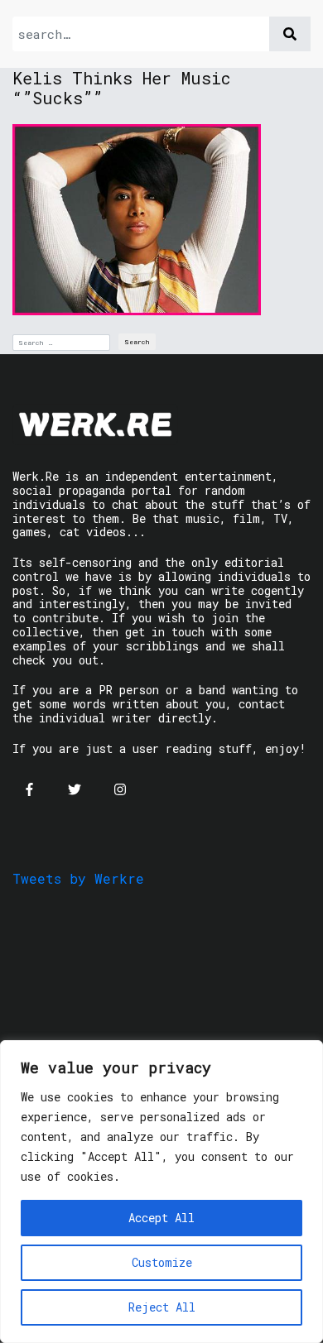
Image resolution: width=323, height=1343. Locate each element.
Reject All (161, 1307)
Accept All (161, 1217)
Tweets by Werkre (78, 878)
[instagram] (120, 789)
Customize (162, 1262)
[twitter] (74, 789)
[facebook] (29, 789)
